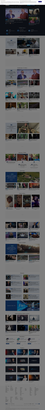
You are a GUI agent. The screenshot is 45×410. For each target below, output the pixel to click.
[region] (22, 2)
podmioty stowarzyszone (8, 1)
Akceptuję (40, 1)
